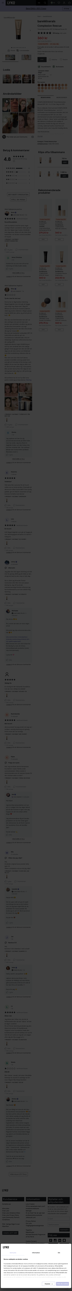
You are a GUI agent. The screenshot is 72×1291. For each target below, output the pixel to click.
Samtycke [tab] (13, 1253)
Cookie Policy (8, 1279)
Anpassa (47, 1284)
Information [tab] (36, 1253)
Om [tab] (59, 1253)
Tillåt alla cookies (62, 1284)
